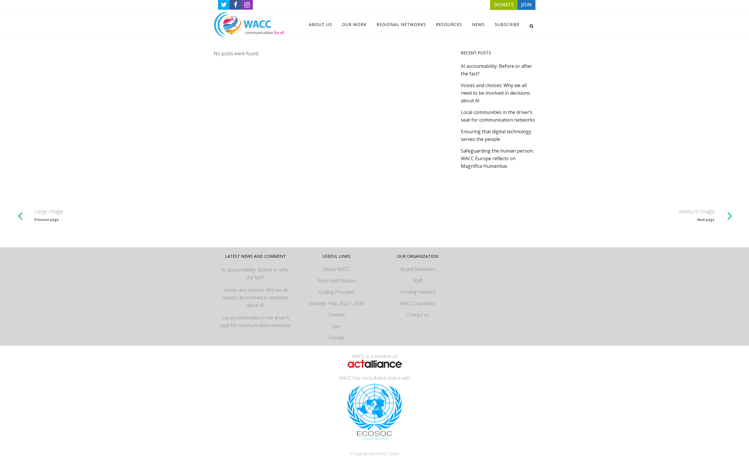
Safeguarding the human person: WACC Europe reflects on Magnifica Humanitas (497, 158)
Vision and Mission (336, 280)
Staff (417, 280)
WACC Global (389, 453)
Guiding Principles (336, 292)
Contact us (417, 315)
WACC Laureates (417, 303)
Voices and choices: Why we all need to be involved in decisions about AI (495, 93)
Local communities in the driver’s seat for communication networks (255, 321)
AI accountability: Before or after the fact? (255, 274)
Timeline (336, 315)
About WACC (336, 269)
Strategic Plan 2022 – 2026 (336, 303)
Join (336, 326)
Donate (336, 337)
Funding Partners (418, 292)
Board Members (418, 269)
